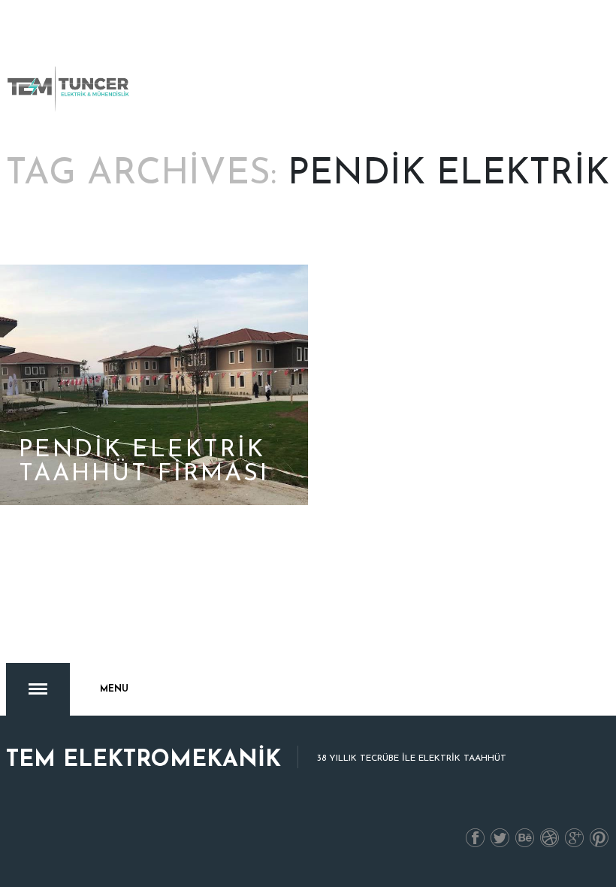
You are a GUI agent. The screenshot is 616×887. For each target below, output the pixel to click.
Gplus (574, 839)
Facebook (475, 839)
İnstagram (550, 839)
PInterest (599, 839)
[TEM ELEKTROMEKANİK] (69, 89)
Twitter (500, 839)
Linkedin (525, 839)
